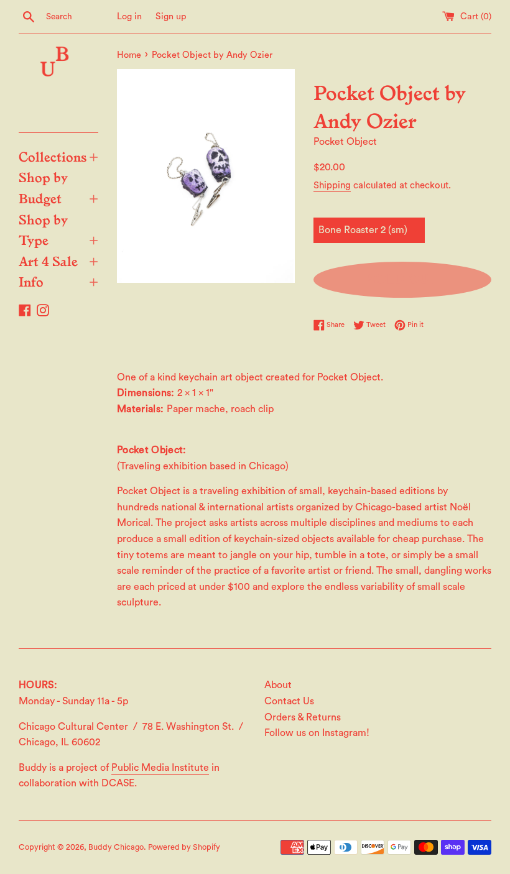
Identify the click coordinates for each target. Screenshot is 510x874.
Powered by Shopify (184, 847)
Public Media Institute (160, 768)
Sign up (171, 16)
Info (58, 281)
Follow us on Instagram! (316, 733)
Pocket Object (345, 142)
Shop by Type (58, 229)
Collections (58, 156)
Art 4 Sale (58, 260)
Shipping (332, 185)
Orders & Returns (302, 717)
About (278, 685)
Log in (129, 16)
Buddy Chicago (116, 847)
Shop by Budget (58, 187)
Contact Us (289, 701)
